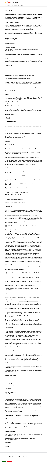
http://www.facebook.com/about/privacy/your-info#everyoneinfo (12, 272)
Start (6, 5)
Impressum (18, 22)
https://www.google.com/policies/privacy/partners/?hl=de (32, 324)
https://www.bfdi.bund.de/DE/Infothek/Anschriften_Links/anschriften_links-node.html (15, 202)
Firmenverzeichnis (16, 5)
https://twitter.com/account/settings (28, 285)
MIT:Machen (21, 5)
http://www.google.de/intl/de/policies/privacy (15, 229)
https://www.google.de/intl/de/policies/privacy (10, 360)
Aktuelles (12, 5)
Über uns (8, 5)
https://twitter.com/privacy (26, 277)
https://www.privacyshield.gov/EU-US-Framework (10, 278)
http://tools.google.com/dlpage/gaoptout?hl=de (30, 219)
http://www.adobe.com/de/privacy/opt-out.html (10, 439)
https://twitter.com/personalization (9, 316)
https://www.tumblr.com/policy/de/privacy (29, 346)
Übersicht (10, 458)
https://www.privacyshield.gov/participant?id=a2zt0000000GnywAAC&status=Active (28, 301)
